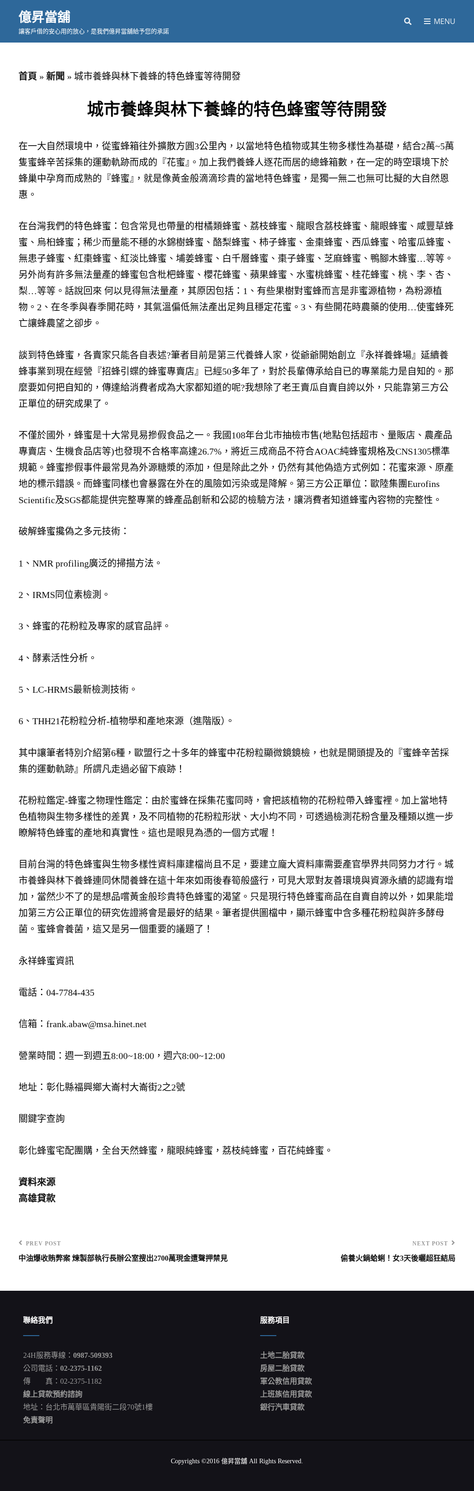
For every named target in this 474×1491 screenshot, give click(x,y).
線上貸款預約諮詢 (52, 1394)
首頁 (28, 76)
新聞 (55, 76)
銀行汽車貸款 (282, 1407)
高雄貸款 (37, 1198)
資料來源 (37, 1182)
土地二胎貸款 (282, 1355)
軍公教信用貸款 (286, 1381)
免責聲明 (38, 1420)
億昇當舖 (44, 16)
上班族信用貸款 (286, 1394)
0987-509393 (92, 1355)
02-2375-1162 (81, 1368)
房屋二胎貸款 (282, 1368)
